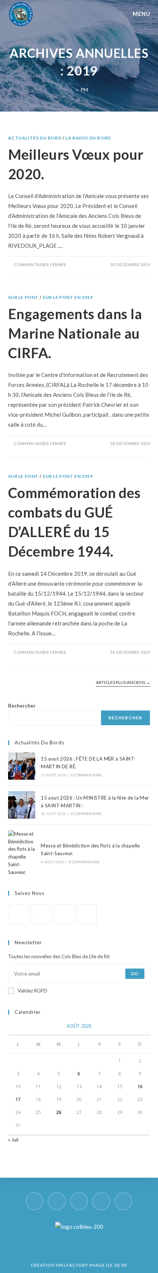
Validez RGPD (32, 991)
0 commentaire (86, 775)
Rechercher (22, 706)
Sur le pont (23, 297)
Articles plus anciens (123, 682)
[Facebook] (19, 914)
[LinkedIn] (64, 914)
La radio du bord (88, 138)
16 (140, 1086)
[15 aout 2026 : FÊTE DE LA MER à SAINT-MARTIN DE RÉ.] (21, 766)
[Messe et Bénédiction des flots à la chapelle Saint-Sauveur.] (21, 853)
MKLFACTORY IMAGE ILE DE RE (92, 1265)
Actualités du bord (35, 138)
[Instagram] (42, 914)
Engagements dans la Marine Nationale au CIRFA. (75, 333)
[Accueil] (71, 90)
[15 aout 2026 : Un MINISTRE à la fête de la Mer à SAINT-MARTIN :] (21, 804)
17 (18, 1099)
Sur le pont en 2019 (68, 297)
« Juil (13, 1140)
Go (135, 973)
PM (84, 90)
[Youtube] (86, 914)
